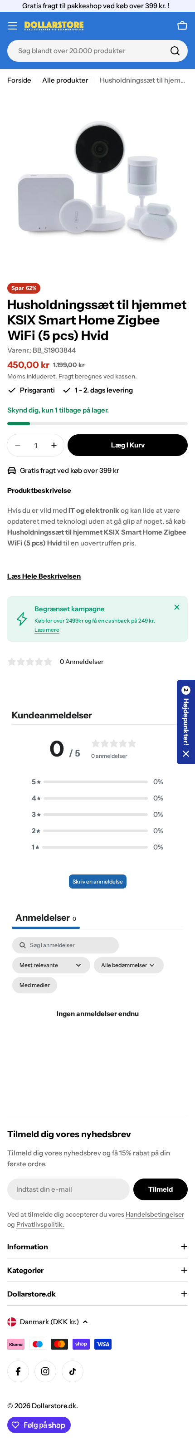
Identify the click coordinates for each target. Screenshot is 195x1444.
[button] (97, 781)
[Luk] (176, 607)
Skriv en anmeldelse (98, 881)
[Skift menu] (12, 25)
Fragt (65, 376)
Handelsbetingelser (155, 1214)
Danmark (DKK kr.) (49, 1321)
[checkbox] (34, 985)
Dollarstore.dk (54, 1405)
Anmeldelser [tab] (45, 917)
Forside (19, 80)
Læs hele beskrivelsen (44, 576)
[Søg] (175, 50)
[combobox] (97, 51)
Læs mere (46, 629)
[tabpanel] (97, 1024)
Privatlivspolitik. (40, 1224)
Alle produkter (65, 80)
